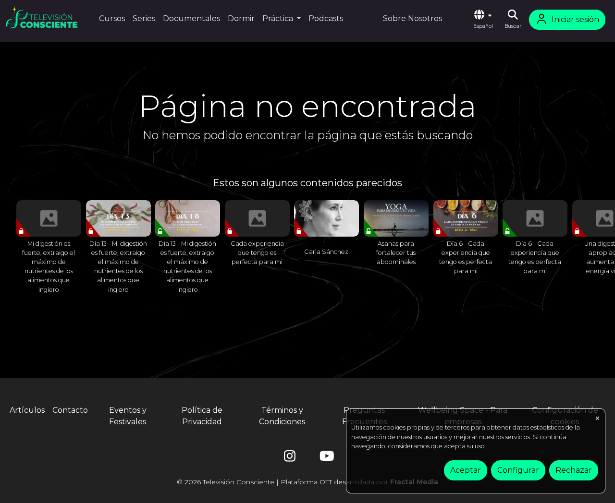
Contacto (70, 410)
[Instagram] (290, 458)
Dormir (241, 18)
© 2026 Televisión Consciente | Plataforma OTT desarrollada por (307, 482)
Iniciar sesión (575, 19)
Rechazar (573, 470)
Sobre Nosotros (412, 18)
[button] (483, 19)
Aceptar (465, 470)
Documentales (191, 18)
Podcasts (325, 18)
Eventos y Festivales (128, 416)
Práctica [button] (278, 18)
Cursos (112, 18)
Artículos (27, 410)
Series (144, 18)
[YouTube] (325, 458)
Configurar (518, 470)
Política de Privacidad (202, 416)
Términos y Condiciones (282, 416)
